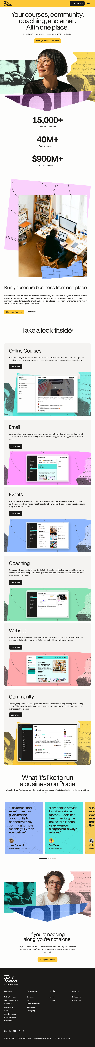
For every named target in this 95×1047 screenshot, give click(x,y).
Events (6, 1011)
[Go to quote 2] (48, 858)
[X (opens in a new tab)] (10, 1031)
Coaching (8, 1004)
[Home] (8, 3)
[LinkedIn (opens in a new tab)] (5, 1031)
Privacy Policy (9, 1038)
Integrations (31, 1007)
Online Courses (10, 997)
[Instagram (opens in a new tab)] (19, 1031)
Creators (30, 997)
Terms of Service (24, 1038)
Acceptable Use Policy (42, 1038)
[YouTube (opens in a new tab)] (14, 1031)
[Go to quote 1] (43, 858)
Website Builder (10, 1014)
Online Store (8, 1021)
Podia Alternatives (34, 1004)
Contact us (76, 1000)
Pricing (52, 1000)
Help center (76, 997)
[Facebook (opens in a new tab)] (24, 1031)
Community (8, 1007)
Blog (28, 1000)
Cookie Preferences (62, 1038)
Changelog (31, 1011)
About (52, 997)
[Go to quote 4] (53, 858)
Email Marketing (10, 1017)
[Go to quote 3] (50, 858)
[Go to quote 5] (55, 858)
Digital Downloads (11, 1000)
